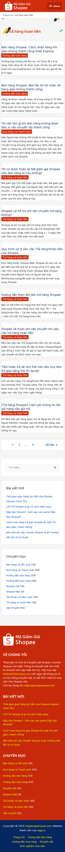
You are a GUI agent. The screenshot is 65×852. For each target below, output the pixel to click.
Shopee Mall (13, 591)
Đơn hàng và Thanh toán (17, 131)
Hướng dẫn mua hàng (18, 580)
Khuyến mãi (12, 586)
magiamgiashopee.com (38, 825)
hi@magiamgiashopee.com (39, 685)
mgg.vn (41, 830)
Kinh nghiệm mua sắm (32, 846)
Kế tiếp (51, 444)
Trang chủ (19, 837)
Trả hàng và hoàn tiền (15, 177)
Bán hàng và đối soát (18, 564)
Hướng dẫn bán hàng (15, 55)
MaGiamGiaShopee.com (17, 673)
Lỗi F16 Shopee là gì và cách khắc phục (29, 506)
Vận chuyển (12, 607)
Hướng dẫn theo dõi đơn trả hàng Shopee (31, 295)
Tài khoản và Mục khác (19, 596)
